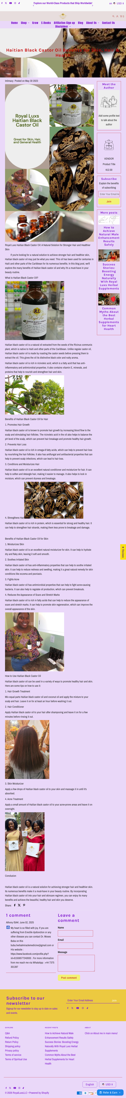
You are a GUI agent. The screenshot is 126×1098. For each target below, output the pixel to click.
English (90, 1084)
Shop (24, 23)
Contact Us (108, 23)
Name (61, 927)
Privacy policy (12, 1050)
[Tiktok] (19, 3)
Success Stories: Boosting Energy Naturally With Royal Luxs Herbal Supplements (109, 276)
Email (61, 940)
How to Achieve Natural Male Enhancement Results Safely (108, 236)
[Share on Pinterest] (24, 905)
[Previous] (33, 5)
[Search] (113, 16)
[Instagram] (15, 3)
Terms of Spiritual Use (16, 1059)
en (110, 3)
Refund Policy (12, 1037)
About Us (91, 23)
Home (14, 23)
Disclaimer (61, 26)
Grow (35, 23)
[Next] (92, 5)
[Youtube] (10, 3)
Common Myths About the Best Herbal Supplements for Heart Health (109, 319)
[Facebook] (1, 3)
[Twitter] (5, 3)
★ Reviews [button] (123, 552)
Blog (80, 23)
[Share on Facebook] (14, 905)
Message (62, 952)
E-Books (46, 23)
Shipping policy (12, 1046)
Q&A (7, 1033)
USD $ (109, 1084)
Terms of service (13, 1055)
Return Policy (11, 1042)
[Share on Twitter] (19, 905)
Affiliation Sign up (64, 23)
